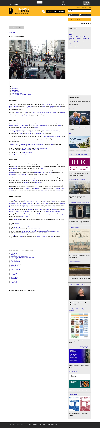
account (50, 172)
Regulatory (11, 206)
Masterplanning (14, 265)
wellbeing (50, 214)
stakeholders (46, 200)
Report (23, 185)
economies (57, 211)
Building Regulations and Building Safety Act (79, 347)
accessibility (37, 214)
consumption (12, 174)
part (11, 177)
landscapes (22, 127)
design (53, 201)
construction (58, 136)
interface (17, 152)
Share (12, 290)
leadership (35, 180)
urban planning (44, 190)
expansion (28, 188)
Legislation (11, 209)
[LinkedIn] (88, 23)
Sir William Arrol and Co (74, 394)
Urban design (14, 281)
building (58, 124)
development (17, 219)
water (38, 148)
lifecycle (40, 209)
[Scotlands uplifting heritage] (79, 410)
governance (34, 228)
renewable (21, 174)
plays (11, 114)
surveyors (44, 201)
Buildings (30, 250)
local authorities (21, 206)
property (36, 209)
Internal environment (15, 264)
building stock (24, 213)
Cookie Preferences (32, 424)
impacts (48, 230)
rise (16, 166)
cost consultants (25, 205)
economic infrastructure (31, 131)
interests (38, 236)
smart (43, 234)
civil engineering (37, 125)
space (56, 131)
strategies (23, 226)
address (58, 190)
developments (38, 182)
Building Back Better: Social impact (19, 256)
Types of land (14, 278)
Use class (13, 284)
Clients (59, 200)
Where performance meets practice (76, 109)
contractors (37, 203)
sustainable (47, 170)
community (45, 214)
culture (52, 236)
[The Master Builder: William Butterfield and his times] (79, 253)
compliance (12, 203)
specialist (53, 205)
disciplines (11, 139)
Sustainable (46, 185)
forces (51, 115)
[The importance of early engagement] (79, 193)
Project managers (19, 203)
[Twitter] (86, 23)
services (52, 234)
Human (28, 185)
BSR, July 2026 (72, 371)
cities (53, 164)
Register (84, 7)
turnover (26, 182)
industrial (11, 125)
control (19, 196)
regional (52, 211)
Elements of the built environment (21, 154)
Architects (32, 201)
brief (28, 201)
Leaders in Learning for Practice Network (78, 154)
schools (33, 112)
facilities (33, 149)
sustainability (18, 211)
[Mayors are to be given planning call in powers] (79, 218)
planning (47, 209)
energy (30, 148)
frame (42, 168)
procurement (54, 209)
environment (37, 138)
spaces (43, 106)
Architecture (14, 253)
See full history (12, 32)
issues (19, 214)
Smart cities (14, 273)
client (21, 216)
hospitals (22, 125)
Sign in (89, 7)
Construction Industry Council (18, 124)
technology (24, 232)
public (63, 200)
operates (26, 115)
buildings (30, 106)
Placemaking (14, 272)
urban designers (48, 178)
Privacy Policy (42, 424)
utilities (45, 108)
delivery (13, 200)
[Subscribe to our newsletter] (53, 13)
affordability (31, 214)
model (39, 228)
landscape (62, 131)
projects (26, 200)
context (21, 236)
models (58, 231)
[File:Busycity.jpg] (37, 79)
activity (27, 108)
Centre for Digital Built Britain (18, 130)
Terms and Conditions (52, 424)
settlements (12, 172)
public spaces (53, 112)
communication (17, 227)
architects (20, 178)
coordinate (25, 203)
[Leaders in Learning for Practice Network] (79, 170)
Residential (13, 151)
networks (41, 108)
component (58, 138)
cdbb (52, 144)
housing (62, 124)
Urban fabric (14, 282)
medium (14, 221)
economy (39, 114)
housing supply (37, 213)
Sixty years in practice (74, 227)
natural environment (13, 106)
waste (41, 148)
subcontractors (45, 203)
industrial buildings (28, 151)
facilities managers (33, 205)
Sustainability (13, 159)
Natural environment (15, 269)
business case (24, 230)
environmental (53, 114)
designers (41, 178)
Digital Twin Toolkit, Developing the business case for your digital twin (27, 144)
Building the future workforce (75, 261)
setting (17, 112)
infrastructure (12, 108)
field (62, 177)
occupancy (27, 211)
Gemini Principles (40, 133)
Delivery (11, 196)
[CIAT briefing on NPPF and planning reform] (79, 147)
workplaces (38, 112)
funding (48, 238)
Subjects (73, 14)
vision (21, 224)
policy (61, 178)
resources (25, 174)
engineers (25, 178)
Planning (41, 185)
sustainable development (43, 163)
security (32, 238)
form (16, 178)
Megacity (13, 266)
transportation (36, 108)
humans (48, 104)
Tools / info (84, 14)
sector (22, 115)
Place (12, 270)
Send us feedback (32, 290)
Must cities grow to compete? (18, 268)
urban (53, 131)
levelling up (48, 211)
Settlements (33, 185)
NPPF (70, 133)
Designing (24, 250)
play (40, 206)
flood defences (55, 108)
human (23, 108)
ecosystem (39, 200)
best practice (32, 234)
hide (12, 86)
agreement (18, 170)
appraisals (37, 230)
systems (47, 112)
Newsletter (78, 7)
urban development (26, 231)
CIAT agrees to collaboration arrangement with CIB (22, 257)
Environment (14, 260)
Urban (12, 280)
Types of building (15, 277)
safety (28, 238)
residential (52, 130)
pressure (34, 163)
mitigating (58, 188)
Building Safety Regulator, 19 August (77, 284)
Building (13, 254)
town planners (31, 178)
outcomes (55, 206)
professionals (54, 200)
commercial (16, 125)
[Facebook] (84, 23)
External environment (16, 261)
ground (59, 125)
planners (18, 205)
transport (43, 112)
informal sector (36, 188)
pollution (49, 174)
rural (62, 170)
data (41, 238)
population (15, 163)
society (28, 114)
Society (13, 274)
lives (26, 112)
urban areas (34, 170)
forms (54, 124)
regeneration (53, 231)
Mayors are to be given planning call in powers (79, 202)
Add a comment (21, 290)
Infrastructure (14, 262)
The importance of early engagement (77, 179)
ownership (24, 238)
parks (59, 106)
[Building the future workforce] (79, 275)
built (44, 104)
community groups (32, 206)
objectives (25, 216)
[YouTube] (90, 23)
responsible (35, 177)
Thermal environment (16, 276)
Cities (50, 185)
